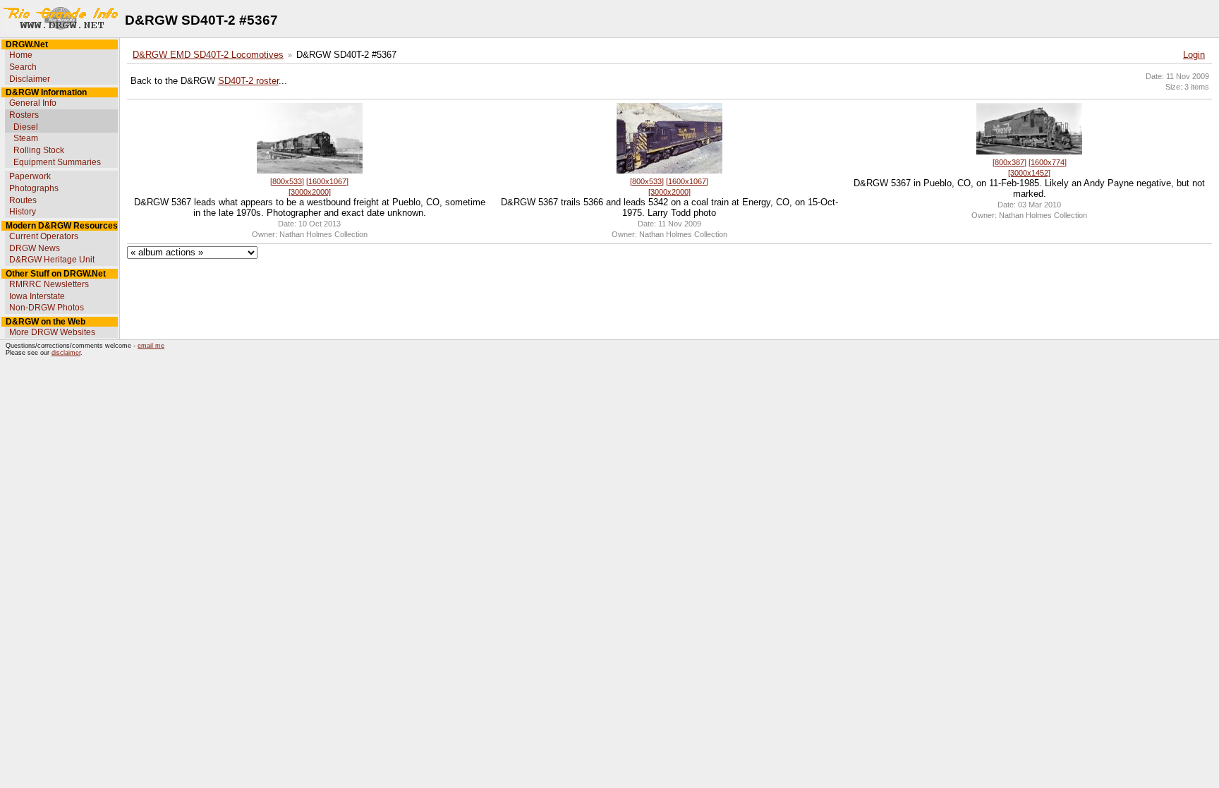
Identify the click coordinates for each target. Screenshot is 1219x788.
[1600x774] (1048, 162)
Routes (23, 200)
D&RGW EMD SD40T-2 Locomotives (208, 55)
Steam (25, 138)
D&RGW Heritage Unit (52, 260)
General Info (32, 103)
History (22, 212)
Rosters (24, 115)
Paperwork (30, 176)
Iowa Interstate (37, 296)
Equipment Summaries (57, 162)
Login (1194, 55)
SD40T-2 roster (248, 81)
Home (20, 55)
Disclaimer (29, 79)
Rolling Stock (38, 150)
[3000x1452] (1029, 173)
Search (23, 67)
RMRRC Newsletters (49, 284)
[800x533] (287, 181)
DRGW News (34, 248)
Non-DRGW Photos (46, 308)
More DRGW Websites (52, 332)
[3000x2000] (310, 192)
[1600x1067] (327, 181)
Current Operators (43, 236)
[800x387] (1009, 162)
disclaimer (65, 352)
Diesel (25, 127)
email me (151, 345)
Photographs (34, 188)
